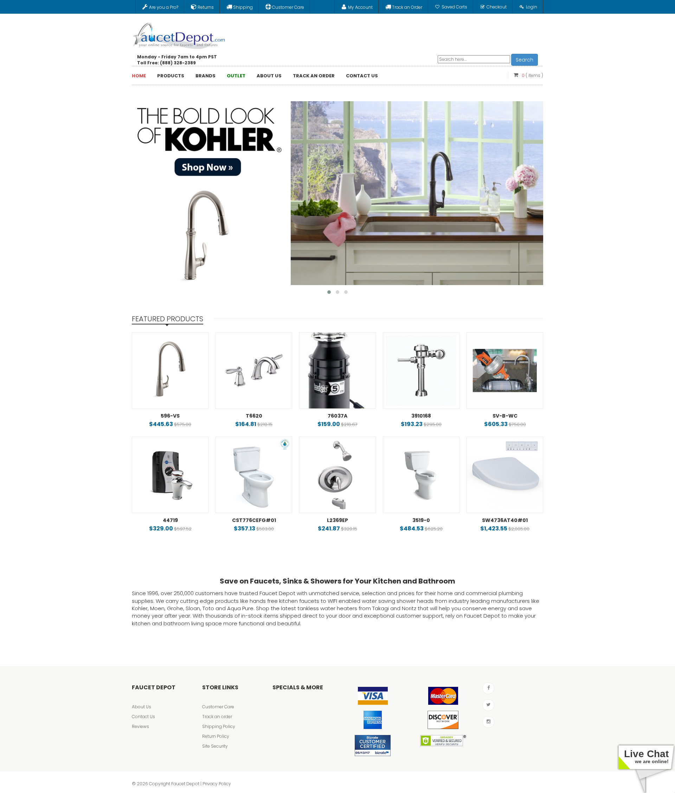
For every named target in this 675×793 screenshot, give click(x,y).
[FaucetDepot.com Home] (179, 34)
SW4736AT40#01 (505, 520)
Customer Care (218, 707)
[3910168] (421, 370)
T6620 (254, 415)
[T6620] (254, 370)
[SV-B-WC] (505, 370)
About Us (141, 707)
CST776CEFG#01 (254, 520)
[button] (329, 292)
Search (524, 59)
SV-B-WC (505, 415)
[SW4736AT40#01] (505, 475)
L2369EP (337, 520)
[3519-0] (421, 475)
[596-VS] (170, 370)
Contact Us (143, 717)
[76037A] (337, 370)
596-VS (170, 415)
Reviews (140, 726)
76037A (337, 415)
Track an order (217, 717)
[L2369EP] (337, 475)
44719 (170, 520)
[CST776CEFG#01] (254, 475)
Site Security (215, 746)
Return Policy (215, 736)
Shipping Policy (218, 726)
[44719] (170, 475)
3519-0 (421, 520)
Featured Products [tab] (167, 319)
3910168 (421, 415)
